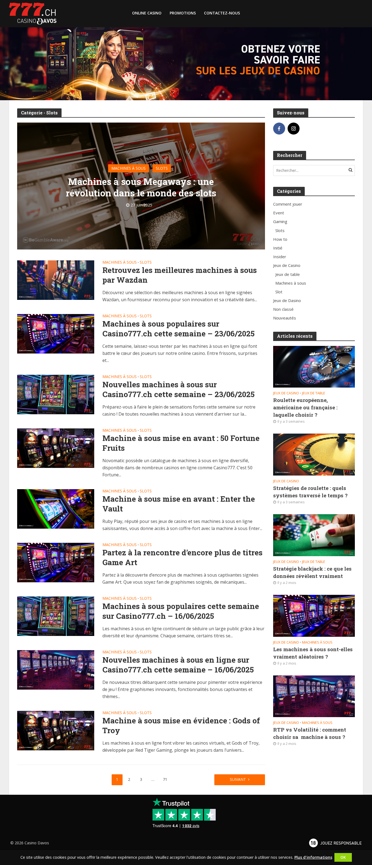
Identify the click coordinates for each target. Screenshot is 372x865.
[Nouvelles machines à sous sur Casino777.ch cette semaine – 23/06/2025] (55, 394)
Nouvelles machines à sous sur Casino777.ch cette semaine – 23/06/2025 (178, 389)
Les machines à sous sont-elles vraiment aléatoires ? (313, 653)
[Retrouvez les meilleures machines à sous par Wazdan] (55, 280)
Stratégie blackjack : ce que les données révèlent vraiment (312, 572)
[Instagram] (294, 129)
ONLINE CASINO (146, 13)
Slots (162, 168)
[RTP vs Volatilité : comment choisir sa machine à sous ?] (314, 696)
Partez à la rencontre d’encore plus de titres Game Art (182, 557)
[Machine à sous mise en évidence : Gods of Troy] (55, 730)
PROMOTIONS (183, 13)
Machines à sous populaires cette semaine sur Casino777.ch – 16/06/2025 (180, 611)
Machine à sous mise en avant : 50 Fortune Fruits (181, 443)
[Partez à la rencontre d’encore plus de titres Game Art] (55, 562)
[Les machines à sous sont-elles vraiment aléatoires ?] (314, 615)
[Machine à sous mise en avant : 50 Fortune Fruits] (55, 448)
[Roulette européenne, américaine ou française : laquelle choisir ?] (314, 366)
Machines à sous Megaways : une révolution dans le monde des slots (141, 187)
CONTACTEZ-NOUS (222, 13)
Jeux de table (313, 393)
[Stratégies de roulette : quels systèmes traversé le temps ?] (314, 454)
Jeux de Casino (286, 393)
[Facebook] (279, 129)
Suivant (238, 779)
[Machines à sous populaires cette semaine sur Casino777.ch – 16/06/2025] (55, 616)
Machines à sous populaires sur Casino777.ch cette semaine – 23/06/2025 (178, 329)
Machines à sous (128, 168)
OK (343, 857)
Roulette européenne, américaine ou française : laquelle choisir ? (305, 407)
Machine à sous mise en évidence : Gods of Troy (181, 725)
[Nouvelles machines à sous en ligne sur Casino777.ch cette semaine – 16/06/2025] (55, 669)
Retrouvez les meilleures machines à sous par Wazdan (179, 275)
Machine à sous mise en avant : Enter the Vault (178, 504)
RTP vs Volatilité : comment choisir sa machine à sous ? (309, 733)
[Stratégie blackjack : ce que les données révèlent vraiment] (314, 534)
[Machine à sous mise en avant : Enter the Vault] (55, 508)
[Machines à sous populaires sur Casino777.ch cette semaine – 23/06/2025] (55, 333)
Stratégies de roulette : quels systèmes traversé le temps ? (310, 492)
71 (165, 779)
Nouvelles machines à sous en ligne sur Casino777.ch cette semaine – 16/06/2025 (178, 665)
